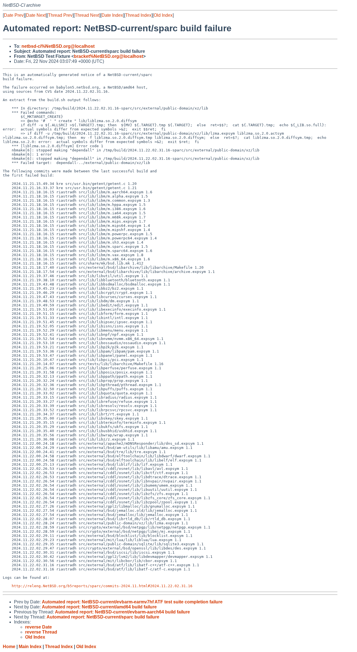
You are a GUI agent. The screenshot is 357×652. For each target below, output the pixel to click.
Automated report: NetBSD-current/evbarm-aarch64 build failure (122, 612)
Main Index (30, 646)
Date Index (112, 15)
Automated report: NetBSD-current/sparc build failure (103, 617)
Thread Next (87, 15)
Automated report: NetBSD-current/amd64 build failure (99, 607)
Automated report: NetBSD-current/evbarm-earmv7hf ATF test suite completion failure (132, 601)
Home (9, 646)
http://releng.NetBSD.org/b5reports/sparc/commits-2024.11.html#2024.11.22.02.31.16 (102, 586)
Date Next (36, 15)
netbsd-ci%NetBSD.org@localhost (58, 46)
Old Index (163, 15)
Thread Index (138, 15)
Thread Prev (60, 15)
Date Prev (14, 15)
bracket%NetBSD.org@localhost (108, 56)
